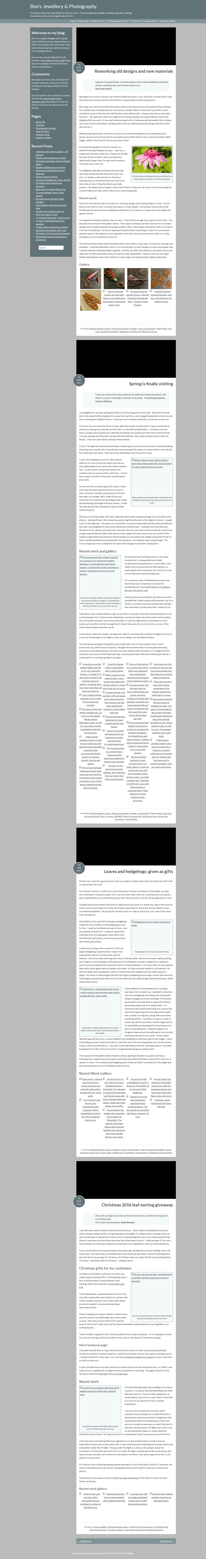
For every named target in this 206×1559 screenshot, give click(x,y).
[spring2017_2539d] (161, 671)
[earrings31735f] (90, 1500)
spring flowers (131, 819)
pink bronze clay (149, 816)
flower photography (120, 328)
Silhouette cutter (149, 331)
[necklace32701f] (114, 772)
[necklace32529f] (90, 700)
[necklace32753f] (161, 753)
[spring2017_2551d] (161, 688)
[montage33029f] (161, 278)
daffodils (118, 816)
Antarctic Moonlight (156, 1150)
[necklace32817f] (90, 721)
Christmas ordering (115, 1530)
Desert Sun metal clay (132, 816)
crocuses (109, 816)
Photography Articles (118, 21)
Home (73, 21)
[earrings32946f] (114, 702)
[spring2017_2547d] (137, 673)
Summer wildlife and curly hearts (51, 167)
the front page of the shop (126, 1477)
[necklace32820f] (90, 777)
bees (102, 816)
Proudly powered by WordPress (87, 1553)
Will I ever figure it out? (47, 214)
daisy (165, 328)
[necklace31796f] (161, 1497)
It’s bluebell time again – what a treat (53, 218)
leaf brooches (142, 1152)
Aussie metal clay (91, 816)
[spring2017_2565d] (114, 681)
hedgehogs (130, 1152)
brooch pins (94, 1152)
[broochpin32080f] (137, 1106)
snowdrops (119, 819)
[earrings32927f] (137, 701)
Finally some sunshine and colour (51, 158)
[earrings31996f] (161, 1103)
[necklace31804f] (114, 1497)
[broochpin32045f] (90, 1087)
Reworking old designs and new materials (134, 71)
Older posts (84, 1541)
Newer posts (167, 1541)
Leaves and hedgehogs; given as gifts (138, 871)
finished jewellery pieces (100, 328)
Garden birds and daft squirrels (50, 211)
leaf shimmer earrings (154, 1530)
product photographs (130, 1150)
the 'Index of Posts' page (53, 60)
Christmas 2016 (161, 1527)
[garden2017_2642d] (137, 298)
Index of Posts (98, 21)
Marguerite (124, 331)
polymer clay (135, 331)
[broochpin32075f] (161, 1087)
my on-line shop (120, 1373)
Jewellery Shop (150, 21)
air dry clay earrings (145, 1527)
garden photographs (110, 331)
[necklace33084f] (137, 278)
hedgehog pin (118, 1152)
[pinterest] (169, 8)
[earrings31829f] (137, 1499)
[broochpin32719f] (114, 737)
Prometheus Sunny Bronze (160, 1152)
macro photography (146, 328)
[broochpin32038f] (114, 1092)
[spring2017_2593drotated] (114, 755)
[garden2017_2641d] (161, 296)
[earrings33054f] (90, 300)
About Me (83, 21)
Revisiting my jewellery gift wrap (51, 230)
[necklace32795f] (161, 717)
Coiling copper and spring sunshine (52, 227)
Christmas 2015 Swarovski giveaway (53, 233)
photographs (144, 813)
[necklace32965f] (114, 278)
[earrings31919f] (114, 1123)
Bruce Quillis (106, 1152)
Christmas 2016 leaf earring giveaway (137, 1204)
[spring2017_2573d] (90, 678)
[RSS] (174, 8)
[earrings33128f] (114, 298)
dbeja (130, 1553)
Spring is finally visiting (151, 383)
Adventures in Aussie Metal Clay (51, 189)
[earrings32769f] (137, 738)
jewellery (133, 328)
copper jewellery (100, 1527)
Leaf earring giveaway (134, 1530)
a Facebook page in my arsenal (139, 1357)
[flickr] (160, 8)
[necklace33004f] (90, 278)
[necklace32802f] (90, 750)
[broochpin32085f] (90, 1110)
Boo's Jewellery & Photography (63, 6)
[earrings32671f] (114, 721)
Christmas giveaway (98, 1530)
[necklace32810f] (137, 778)
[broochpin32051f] (137, 1085)
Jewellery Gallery (168, 21)
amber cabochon (164, 813)
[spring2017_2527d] (114, 668)
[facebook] (165, 8)
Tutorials (135, 21)
